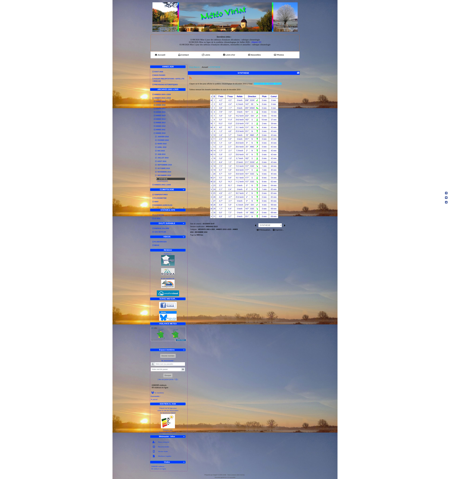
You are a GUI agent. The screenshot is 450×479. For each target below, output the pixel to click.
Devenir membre (167, 356)
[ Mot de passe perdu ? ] (168, 379)
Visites (174, 462)
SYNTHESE (163, 179)
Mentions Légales (164, 456)
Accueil (204, 67)
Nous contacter (163, 442)
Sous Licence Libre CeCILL (236, 475)
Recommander (163, 447)
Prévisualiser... (265, 230)
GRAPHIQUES (162, 181)
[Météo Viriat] (225, 17)
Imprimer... (279, 230)
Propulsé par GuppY (211, 475)
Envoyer (168, 375)
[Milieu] (446, 197)
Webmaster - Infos (172, 436)
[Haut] (446, 193)
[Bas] (446, 202)
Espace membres (172, 350)
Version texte (163, 451)
